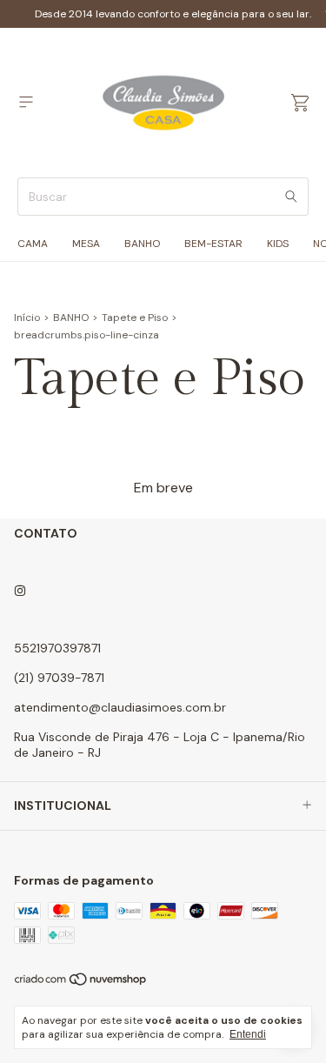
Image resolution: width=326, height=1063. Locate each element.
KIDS (278, 244)
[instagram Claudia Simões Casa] (20, 590)
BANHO (142, 244)
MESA (86, 244)
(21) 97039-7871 (59, 677)
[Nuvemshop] (81, 983)
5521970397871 (57, 648)
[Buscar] (291, 196)
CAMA (32, 244)
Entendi (248, 1034)
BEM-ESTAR (213, 244)
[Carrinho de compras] (300, 103)
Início (27, 317)
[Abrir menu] (26, 102)
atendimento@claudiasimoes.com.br (120, 707)
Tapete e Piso (135, 317)
